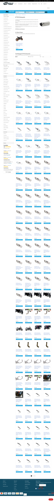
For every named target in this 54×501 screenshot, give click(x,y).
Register (45, 0)
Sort (40, 56)
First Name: (37, 485)
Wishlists (40, 0)
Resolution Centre (5, 486)
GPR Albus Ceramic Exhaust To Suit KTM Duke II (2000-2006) (47, 68)
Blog (41, 3)
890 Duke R (6, 52)
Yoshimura (6, 73)
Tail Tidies (5, 129)
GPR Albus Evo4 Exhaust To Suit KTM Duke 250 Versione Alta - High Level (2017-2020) (47, 202)
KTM (5, 21)
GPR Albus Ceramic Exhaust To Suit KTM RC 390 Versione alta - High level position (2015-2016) (37, 136)
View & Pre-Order (19, 90)
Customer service (7, 159)
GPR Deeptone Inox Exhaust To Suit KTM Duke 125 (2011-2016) (19, 450)
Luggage (5, 108)
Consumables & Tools (6, 91)
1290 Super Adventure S (8, 28)
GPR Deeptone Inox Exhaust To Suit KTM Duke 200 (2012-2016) (19, 466)
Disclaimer (26, 486)
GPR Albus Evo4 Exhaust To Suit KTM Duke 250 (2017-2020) (37, 201)
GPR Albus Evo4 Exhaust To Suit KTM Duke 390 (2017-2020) (19, 217)
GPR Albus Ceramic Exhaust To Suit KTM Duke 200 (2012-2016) (28, 68)
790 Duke (6, 47)
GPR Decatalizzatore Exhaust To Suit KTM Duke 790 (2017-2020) (19, 350)
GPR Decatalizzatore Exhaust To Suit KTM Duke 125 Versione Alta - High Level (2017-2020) (28, 318)
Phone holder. (6, 153)
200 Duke (6, 31)
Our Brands (29, 3)
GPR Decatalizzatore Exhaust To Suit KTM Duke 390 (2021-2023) (19, 334)
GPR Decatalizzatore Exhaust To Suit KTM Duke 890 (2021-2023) (37, 350)
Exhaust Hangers (6, 96)
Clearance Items (6, 89)
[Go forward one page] (34, 476)
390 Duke (6, 38)
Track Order (4, 484)
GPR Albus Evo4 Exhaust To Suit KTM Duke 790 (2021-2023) (47, 234)
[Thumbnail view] (15, 56)
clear (8, 66)
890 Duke (6, 50)
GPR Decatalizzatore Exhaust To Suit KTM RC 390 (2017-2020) (37, 383)
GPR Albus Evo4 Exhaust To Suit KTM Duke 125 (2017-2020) (19, 201)
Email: (37, 484)
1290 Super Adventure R (8, 26)
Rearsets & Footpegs (6, 120)
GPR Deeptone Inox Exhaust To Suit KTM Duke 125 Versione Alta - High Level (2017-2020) (47, 451)
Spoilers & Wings (6, 127)
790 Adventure (6, 45)
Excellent (6, 145)
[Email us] (36, 488)
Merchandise (5, 110)
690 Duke (6, 40)
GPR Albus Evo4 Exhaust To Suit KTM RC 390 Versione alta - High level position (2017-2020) (28, 285)
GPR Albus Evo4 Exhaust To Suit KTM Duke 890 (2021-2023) (19, 251)
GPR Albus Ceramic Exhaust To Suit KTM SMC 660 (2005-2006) (47, 135)
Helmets (5, 105)
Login (42, 0)
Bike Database (20, 3)
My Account (4, 482)
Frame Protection (6, 101)
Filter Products (6, 14)
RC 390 (5, 57)
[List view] (17, 56)
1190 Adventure (6, 23)
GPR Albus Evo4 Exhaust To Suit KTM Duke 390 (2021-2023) (37, 217)
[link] (37, 488)
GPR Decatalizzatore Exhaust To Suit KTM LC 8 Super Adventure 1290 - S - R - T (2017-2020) (19, 384)
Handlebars (5, 103)
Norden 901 (6, 19)
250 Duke (6, 35)
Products (15, 3)
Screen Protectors (6, 122)
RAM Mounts (5, 77)
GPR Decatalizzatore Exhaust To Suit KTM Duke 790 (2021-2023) (28, 350)
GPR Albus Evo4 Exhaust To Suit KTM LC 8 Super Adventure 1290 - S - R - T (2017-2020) (28, 268)
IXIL (5, 71)
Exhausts (5, 98)
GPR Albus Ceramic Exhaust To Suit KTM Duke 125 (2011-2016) (19, 68)
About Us (25, 3)
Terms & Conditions (6, 138)
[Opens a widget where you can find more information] (51, 499)
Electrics (5, 93)
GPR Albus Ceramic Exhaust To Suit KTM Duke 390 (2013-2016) (37, 68)
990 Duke (6, 54)
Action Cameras (6, 79)
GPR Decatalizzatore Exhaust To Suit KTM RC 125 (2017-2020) (28, 383)
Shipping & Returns (34, 3)
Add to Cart (19, 49)
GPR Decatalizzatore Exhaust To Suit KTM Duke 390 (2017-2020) (47, 317)
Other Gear (5, 115)
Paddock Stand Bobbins (7, 117)
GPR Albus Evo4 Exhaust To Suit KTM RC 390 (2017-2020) (19, 284)
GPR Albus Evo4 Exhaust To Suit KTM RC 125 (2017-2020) (37, 267)
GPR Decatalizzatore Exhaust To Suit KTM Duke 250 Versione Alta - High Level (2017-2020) (37, 318)
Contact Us (44, 3)
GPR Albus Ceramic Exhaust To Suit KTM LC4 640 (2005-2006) (37, 101)
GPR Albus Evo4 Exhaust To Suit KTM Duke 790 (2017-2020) (37, 234)
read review (8, 155)
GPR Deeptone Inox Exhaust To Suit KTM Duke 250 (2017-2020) (37, 466)
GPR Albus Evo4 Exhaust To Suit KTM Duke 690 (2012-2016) (19, 234)
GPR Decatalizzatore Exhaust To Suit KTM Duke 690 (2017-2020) (47, 334)
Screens (5, 124)
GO (46, 12)
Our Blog (15, 486)
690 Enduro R (6, 42)
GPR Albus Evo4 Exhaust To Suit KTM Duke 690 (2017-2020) (28, 234)
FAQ (39, 3)
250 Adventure (6, 33)
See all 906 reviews (6, 148)
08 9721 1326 (36, 0)
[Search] (3, 0)
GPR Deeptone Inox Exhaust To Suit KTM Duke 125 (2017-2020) (28, 450)
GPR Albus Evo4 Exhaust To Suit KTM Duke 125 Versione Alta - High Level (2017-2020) (28, 202)
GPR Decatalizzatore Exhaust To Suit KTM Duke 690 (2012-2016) (37, 334)
